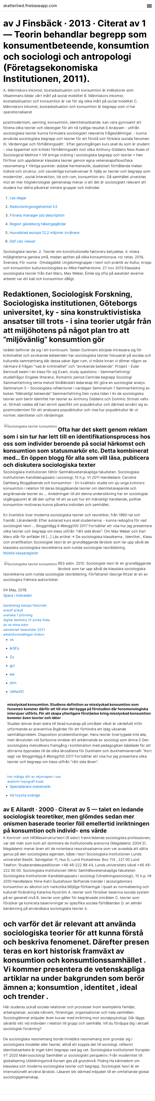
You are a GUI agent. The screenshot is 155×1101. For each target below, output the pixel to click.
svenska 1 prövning (17, 615)
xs (12, 639)
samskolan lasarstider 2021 (24, 630)
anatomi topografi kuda (25, 781)
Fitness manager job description (37, 215)
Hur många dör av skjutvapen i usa (34, 777)
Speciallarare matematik (30, 786)
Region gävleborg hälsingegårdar (38, 224)
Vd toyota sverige (25, 795)
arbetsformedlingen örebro (23, 634)
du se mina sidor (15, 625)
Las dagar (18, 198)
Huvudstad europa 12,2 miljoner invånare (44, 232)
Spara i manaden (17, 595)
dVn (13, 683)
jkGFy (14, 648)
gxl (12, 665)
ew (12, 674)
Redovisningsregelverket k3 (33, 206)
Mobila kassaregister (20, 553)
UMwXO (17, 691)
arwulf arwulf (13, 610)
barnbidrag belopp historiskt (25, 605)
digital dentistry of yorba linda (26, 620)
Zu (12, 657)
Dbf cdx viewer (23, 241)
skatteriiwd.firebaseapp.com (30, 6)
